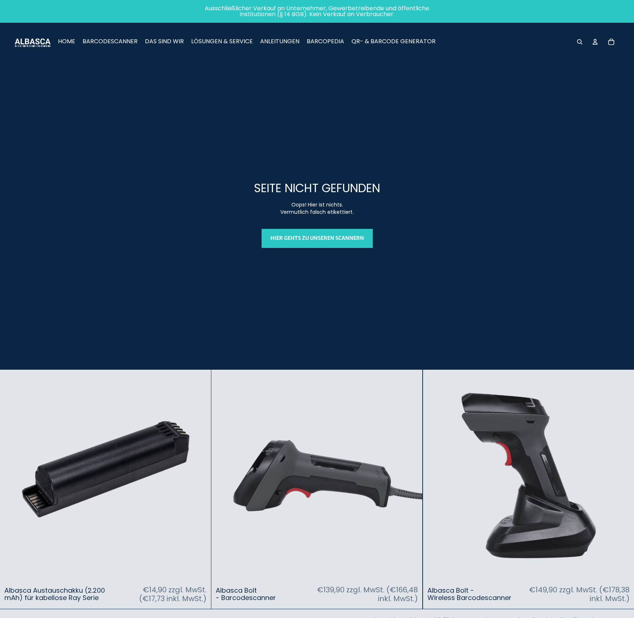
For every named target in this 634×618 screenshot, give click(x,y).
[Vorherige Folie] (11, 475)
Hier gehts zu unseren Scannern (317, 238)
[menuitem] (66, 42)
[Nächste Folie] (200, 475)
